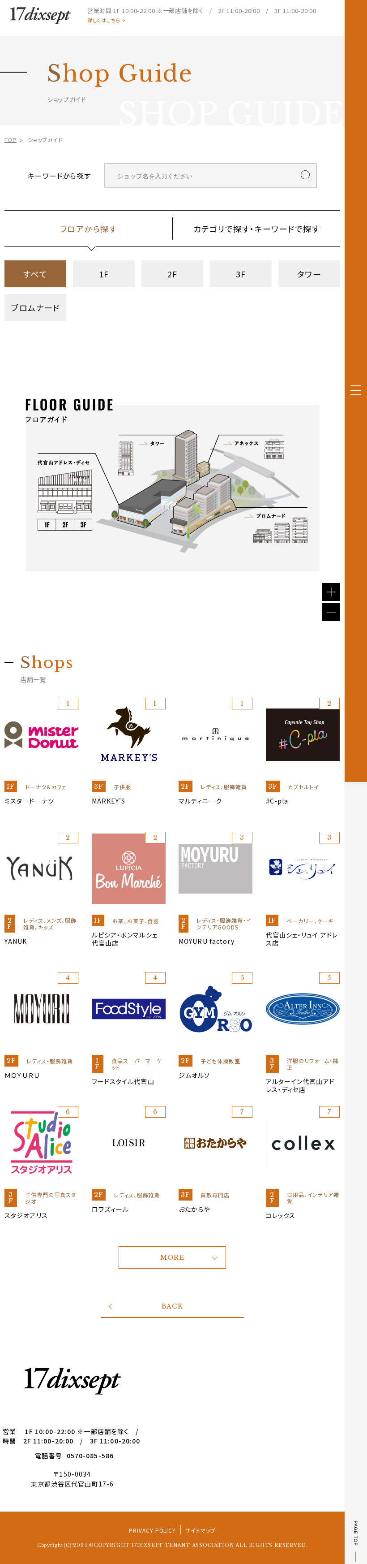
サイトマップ (200, 1530)
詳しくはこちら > (106, 20)
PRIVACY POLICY (152, 1530)
